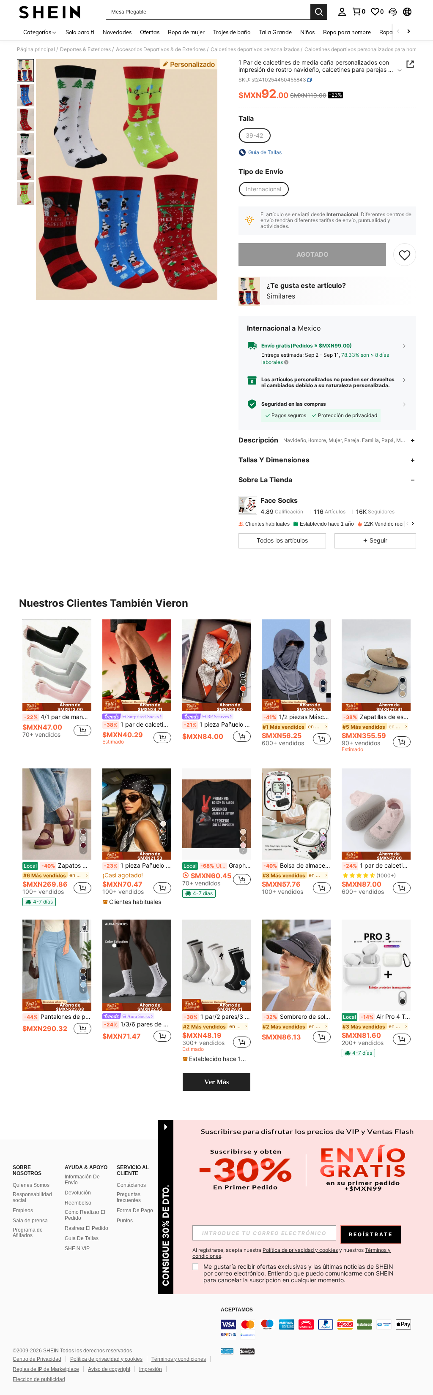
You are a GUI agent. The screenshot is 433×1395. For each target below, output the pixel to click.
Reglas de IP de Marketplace (46, 1369)
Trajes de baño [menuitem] (231, 32)
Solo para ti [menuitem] (80, 32)
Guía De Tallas (82, 1238)
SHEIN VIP (77, 1248)
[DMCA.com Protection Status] (247, 1351)
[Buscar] (318, 12)
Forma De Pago (135, 1210)
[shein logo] (49, 12)
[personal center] (342, 12)
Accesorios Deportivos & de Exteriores (161, 49)
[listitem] (57, 686)
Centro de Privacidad (37, 1359)
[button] (393, 12)
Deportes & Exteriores (85, 49)
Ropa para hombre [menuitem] (347, 32)
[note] (56, 707)
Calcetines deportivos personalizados (255, 49)
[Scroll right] (408, 32)
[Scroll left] (398, 32)
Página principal (36, 49)
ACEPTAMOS (237, 1310)
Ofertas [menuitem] (149, 32)
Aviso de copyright (109, 1369)
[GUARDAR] (404, 254)
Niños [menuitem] (307, 32)
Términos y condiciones (178, 1359)
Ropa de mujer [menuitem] (186, 32)
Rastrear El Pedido (86, 1228)
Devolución (78, 1193)
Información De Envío (82, 1180)
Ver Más (216, 1082)
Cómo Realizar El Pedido (85, 1215)
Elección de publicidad (39, 1379)
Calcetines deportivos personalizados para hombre (364, 49)
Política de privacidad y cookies (106, 1359)
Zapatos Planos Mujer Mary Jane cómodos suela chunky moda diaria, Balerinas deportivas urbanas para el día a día (57, 865)
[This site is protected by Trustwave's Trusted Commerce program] (227, 1351)
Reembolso (78, 1203)
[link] (358, 11)
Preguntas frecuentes (129, 1197)
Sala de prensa (30, 1221)
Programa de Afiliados (28, 1233)
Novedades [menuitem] (117, 32)
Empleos (23, 1210)
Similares (280, 296)
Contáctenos (131, 1185)
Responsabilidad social (32, 1197)
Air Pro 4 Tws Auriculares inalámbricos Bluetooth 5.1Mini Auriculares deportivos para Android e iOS (377, 1016)
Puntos (125, 1221)
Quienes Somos (31, 1185)
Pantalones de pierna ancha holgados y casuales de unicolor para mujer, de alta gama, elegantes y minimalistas (57, 1016)
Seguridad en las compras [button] (293, 404)
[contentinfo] (325, 1329)
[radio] (254, 135)
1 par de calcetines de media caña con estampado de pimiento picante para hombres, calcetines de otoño (137, 724)
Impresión (150, 1369)
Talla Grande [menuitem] (275, 32)
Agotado (312, 254)
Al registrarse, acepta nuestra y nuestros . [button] (291, 1253)
